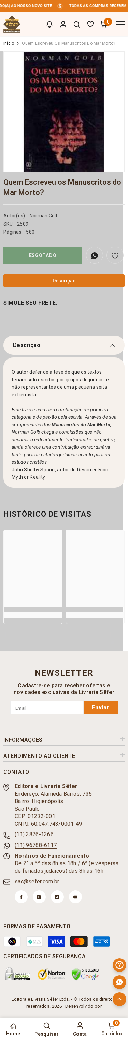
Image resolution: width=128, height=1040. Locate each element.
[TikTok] (57, 896)
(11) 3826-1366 (34, 834)
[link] (33, 615)
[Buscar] (77, 24)
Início (8, 43)
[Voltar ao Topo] (119, 999)
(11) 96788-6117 (36, 845)
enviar (101, 707)
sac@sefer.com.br (37, 881)
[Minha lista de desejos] (90, 24)
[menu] (120, 24)
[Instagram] (39, 896)
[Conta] (63, 24)
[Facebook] (21, 896)
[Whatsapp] (119, 982)
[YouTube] (75, 896)
